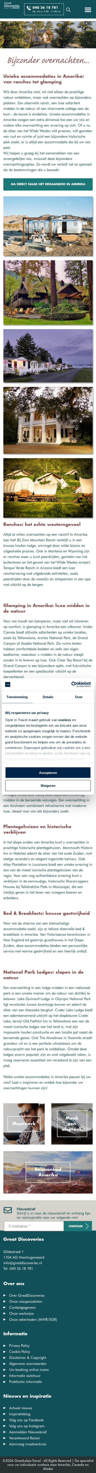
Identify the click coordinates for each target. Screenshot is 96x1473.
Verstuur (76, 1226)
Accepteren (48, 772)
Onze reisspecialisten (25, 1301)
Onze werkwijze (21, 1313)
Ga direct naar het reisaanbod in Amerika (48, 184)
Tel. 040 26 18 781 (18, 1268)
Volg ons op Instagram (27, 1426)
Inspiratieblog (19, 1414)
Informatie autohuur (25, 1376)
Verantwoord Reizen (24, 1438)
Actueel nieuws (20, 1408)
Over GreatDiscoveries (27, 1295)
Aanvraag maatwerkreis (27, 1444)
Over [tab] (79, 697)
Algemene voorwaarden (27, 1364)
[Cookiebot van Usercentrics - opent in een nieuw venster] (71, 684)
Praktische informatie (25, 1382)
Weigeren (48, 786)
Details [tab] (48, 697)
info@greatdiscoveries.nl (22, 1263)
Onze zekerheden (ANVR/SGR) (33, 1319)
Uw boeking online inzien (29, 1370)
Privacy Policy (19, 1346)
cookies (64, 720)
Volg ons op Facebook (26, 1420)
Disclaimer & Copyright (27, 1358)
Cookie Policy (19, 1352)
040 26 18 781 (45, 8)
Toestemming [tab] (17, 697)
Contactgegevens (22, 1307)
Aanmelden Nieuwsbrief (28, 1432)
